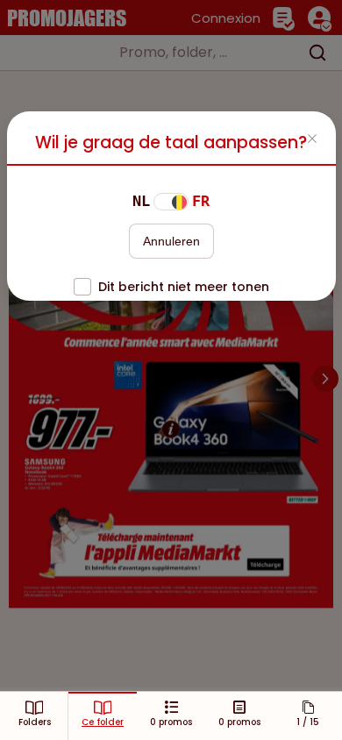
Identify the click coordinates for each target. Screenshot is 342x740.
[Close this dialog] (312, 140)
